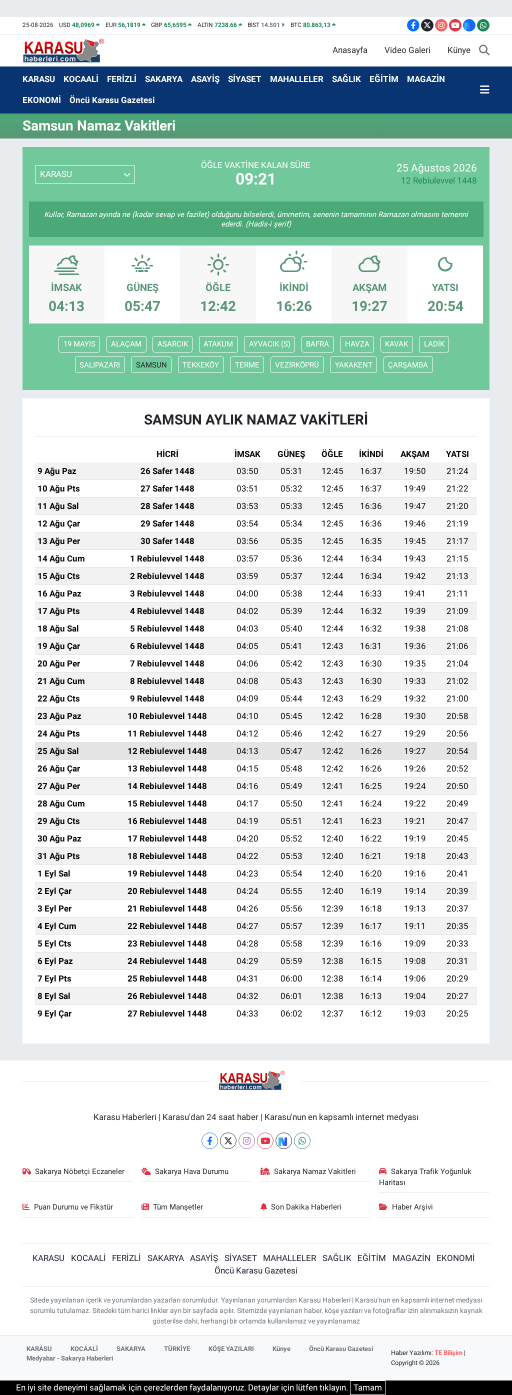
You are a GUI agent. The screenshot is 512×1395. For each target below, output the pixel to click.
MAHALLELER (297, 79)
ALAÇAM (126, 344)
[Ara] (484, 50)
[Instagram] (246, 1140)
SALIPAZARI (100, 365)
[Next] (284, 1140)
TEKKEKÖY (200, 365)
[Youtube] (265, 1140)
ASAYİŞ (205, 79)
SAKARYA (163, 79)
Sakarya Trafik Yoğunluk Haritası (425, 1177)
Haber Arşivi (412, 1207)
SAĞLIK (346, 79)
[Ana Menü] (485, 90)
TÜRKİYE (177, 1348)
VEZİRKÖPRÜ (297, 365)
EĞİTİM (384, 79)
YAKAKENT (353, 365)
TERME (247, 365)
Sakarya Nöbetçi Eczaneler (79, 1171)
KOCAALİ (81, 79)
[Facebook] (210, 1140)
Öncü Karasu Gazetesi (112, 100)
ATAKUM (218, 344)
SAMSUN (151, 365)
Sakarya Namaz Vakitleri (315, 1171)
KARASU (38, 79)
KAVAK (396, 344)
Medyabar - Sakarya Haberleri (69, 1358)
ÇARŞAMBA (408, 365)
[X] (228, 1140)
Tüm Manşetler (178, 1207)
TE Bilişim (448, 1352)
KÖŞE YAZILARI (231, 1348)
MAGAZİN (426, 79)
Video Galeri (407, 50)
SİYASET (245, 79)
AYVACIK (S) (269, 344)
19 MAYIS (80, 344)
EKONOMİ (41, 100)
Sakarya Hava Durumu (191, 1171)
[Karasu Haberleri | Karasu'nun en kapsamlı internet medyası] (68, 49)
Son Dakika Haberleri (306, 1207)
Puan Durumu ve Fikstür (73, 1207)
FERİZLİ (121, 79)
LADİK (434, 344)
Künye (459, 50)
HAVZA (357, 344)
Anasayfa (350, 50)
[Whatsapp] (302, 1140)
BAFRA (317, 344)
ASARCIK (173, 344)
